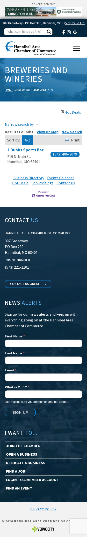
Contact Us (66, 183)
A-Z (27, 140)
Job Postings (42, 183)
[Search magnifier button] (49, 31)
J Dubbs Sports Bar (25, 150)
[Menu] (76, 49)
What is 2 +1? (17, 387)
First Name (15, 336)
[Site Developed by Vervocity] (43, 529)
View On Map (47, 132)
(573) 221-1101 (74, 23)
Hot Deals (73, 111)
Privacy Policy (43, 509)
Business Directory (28, 178)
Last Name (14, 353)
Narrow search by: (19, 124)
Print (75, 140)
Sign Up (20, 412)
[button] (28, 284)
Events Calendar (60, 178)
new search (72, 132)
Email (10, 370)
